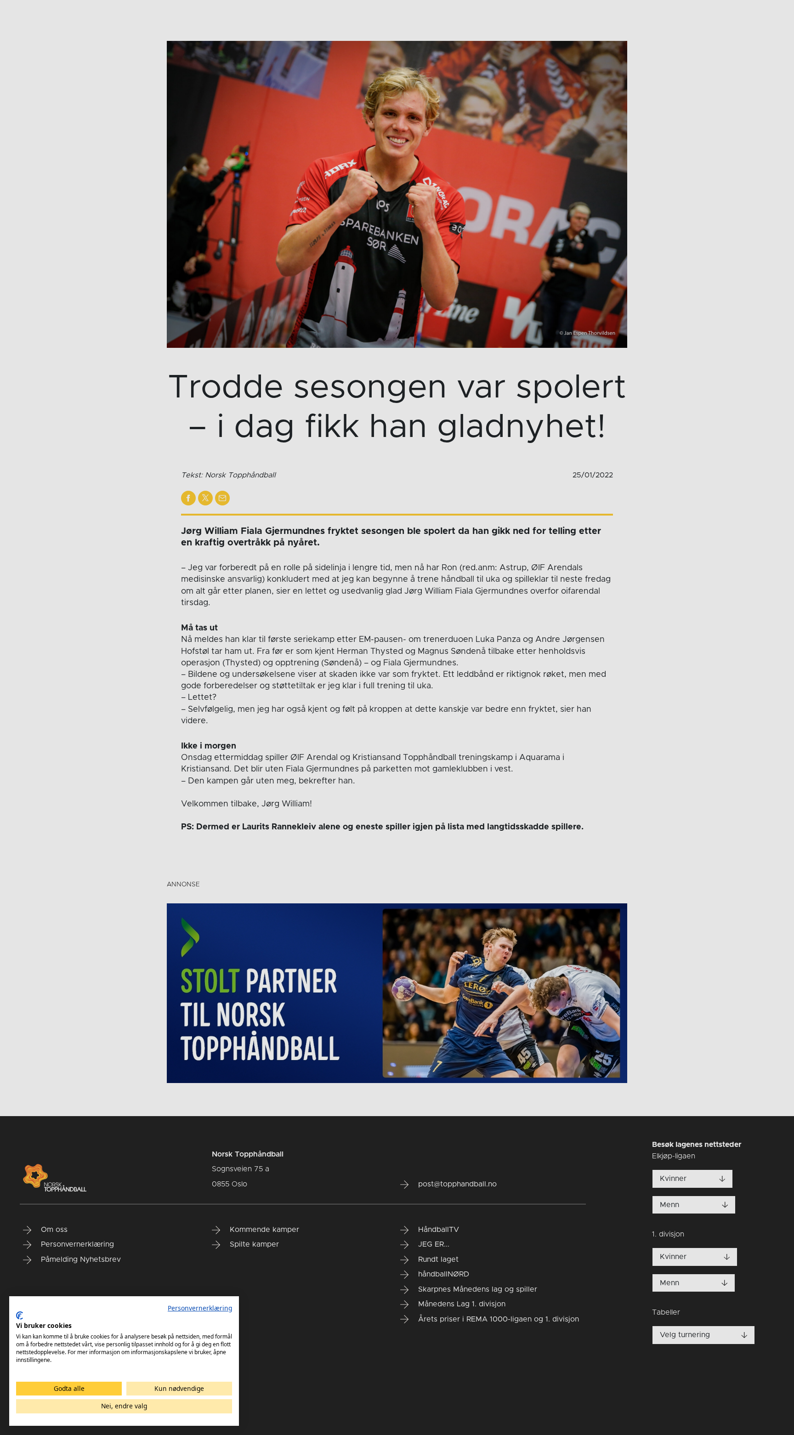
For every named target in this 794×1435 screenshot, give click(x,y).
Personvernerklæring (200, 1308)
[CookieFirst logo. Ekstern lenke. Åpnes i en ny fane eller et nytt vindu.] (19, 1315)
